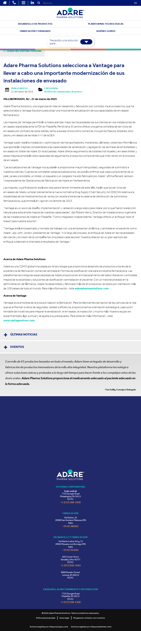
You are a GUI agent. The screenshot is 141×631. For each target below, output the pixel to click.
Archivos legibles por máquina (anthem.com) (91, 626)
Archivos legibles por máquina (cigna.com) (49, 626)
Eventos (17, 347)
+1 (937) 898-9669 (71, 565)
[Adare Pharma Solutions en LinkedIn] (32, 3)
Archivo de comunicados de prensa (63, 91)
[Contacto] (14, 3)
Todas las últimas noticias (23, 51)
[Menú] (23, 3)
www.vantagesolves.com (19, 320)
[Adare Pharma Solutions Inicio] (5, 3)
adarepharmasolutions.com (92, 288)
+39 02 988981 (70, 526)
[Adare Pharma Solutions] (70, 474)
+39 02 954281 (70, 550)
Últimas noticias (23, 334)
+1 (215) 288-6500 (71, 502)
